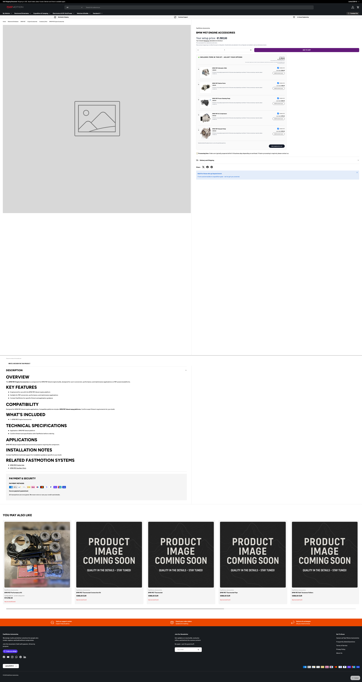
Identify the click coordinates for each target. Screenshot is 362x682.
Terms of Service (341, 645)
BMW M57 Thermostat (155, 592)
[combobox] (189, 7)
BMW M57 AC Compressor (219, 113)
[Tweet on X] (203, 167)
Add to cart (307, 50)
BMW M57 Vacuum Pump (219, 129)
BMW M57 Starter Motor (219, 83)
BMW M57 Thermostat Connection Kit (88, 592)
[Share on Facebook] (207, 167)
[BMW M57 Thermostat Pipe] (253, 554)
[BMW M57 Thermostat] (181, 554)
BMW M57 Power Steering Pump (221, 98)
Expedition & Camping (40, 13)
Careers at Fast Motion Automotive (347, 638)
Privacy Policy (340, 649)
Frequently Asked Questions (345, 642)
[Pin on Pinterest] (212, 167)
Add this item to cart (278, 73)
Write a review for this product (19, 363)
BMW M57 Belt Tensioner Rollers (302, 592)
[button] (358, 7)
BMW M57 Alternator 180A (219, 68)
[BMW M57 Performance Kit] (37, 554)
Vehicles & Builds (82, 13)
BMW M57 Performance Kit (13, 592)
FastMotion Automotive (12, 675)
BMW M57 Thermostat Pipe (229, 592)
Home (4, 21)
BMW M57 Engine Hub (17, 465)
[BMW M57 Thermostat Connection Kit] (109, 554)
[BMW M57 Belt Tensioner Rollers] (325, 554)
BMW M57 (23, 21)
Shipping (206, 40)
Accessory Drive (43, 21)
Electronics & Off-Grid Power (62, 13)
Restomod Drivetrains (21, 13)
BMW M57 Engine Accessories (56, 21)
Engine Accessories (32, 21)
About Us (339, 653)
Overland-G (96, 13)
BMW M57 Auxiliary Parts (18, 468)
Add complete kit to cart (276, 146)
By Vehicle (6, 13)
